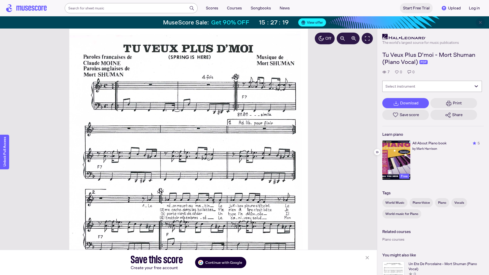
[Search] (191, 8)
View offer (315, 22)
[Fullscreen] (367, 38)
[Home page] (26, 8)
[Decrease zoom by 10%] (342, 38)
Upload (454, 8)
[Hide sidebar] (377, 152)
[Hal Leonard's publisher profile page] (420, 36)
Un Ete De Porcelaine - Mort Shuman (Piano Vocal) (443, 266)
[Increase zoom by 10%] (353, 38)
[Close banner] (480, 22)
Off (328, 38)
